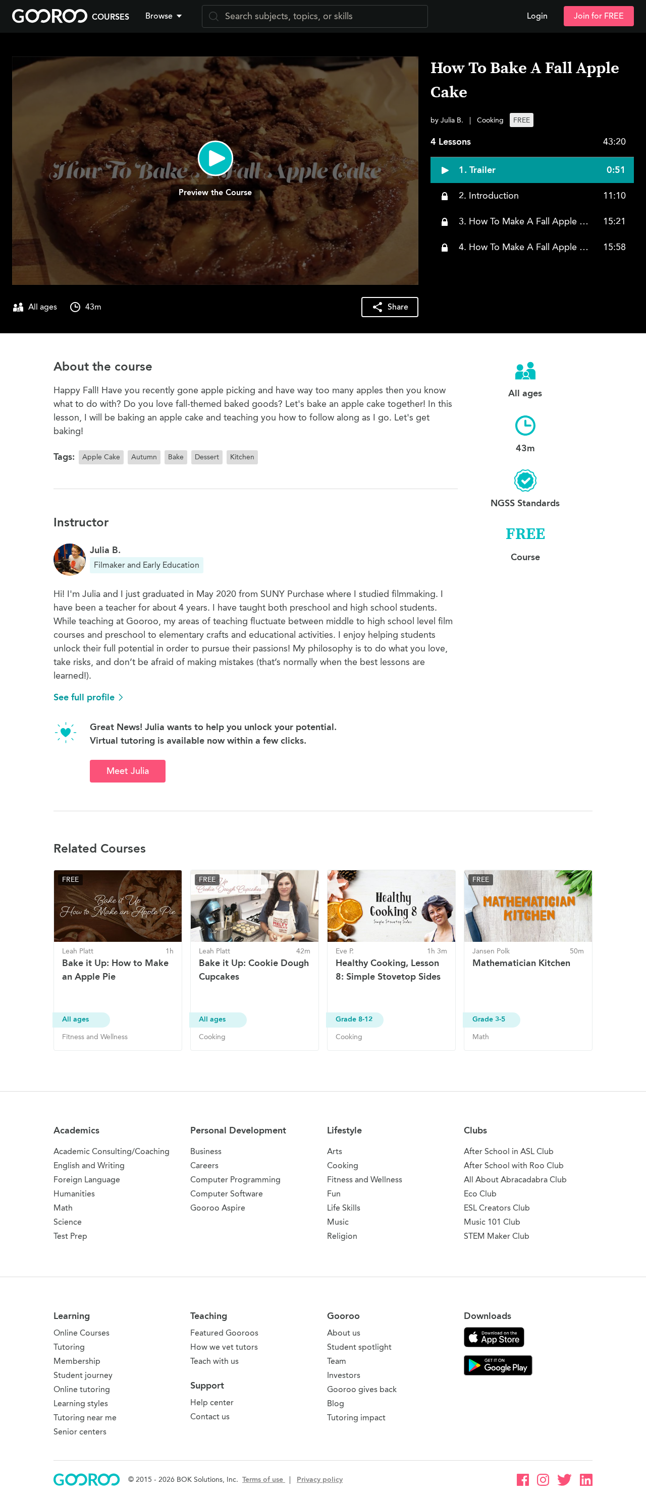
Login (537, 16)
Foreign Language (86, 1179)
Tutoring (69, 1347)
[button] (165, 16)
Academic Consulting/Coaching (111, 1151)
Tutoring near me (85, 1417)
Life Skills (343, 1208)
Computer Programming (235, 1179)
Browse (159, 16)
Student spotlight (359, 1347)
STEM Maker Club (496, 1236)
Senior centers (79, 1431)
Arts (334, 1151)
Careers (204, 1165)
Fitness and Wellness (364, 1179)
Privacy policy (320, 1479)
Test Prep (70, 1236)
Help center (212, 1402)
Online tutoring (81, 1389)
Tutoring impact (356, 1417)
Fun (334, 1193)
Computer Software (226, 1193)
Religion (342, 1236)
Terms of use (263, 1479)
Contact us (210, 1416)
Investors (343, 1375)
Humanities (74, 1193)
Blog (335, 1403)
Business (206, 1151)
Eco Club (480, 1193)
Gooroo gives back (362, 1389)
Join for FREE (599, 16)
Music (338, 1222)
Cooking (342, 1165)
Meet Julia (127, 770)
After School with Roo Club (514, 1165)
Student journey (83, 1375)
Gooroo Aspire (217, 1208)
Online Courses (81, 1333)
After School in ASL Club (509, 1151)
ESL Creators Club (497, 1208)
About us (343, 1333)
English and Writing (89, 1165)
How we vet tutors (224, 1347)
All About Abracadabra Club (515, 1179)
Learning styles (80, 1403)
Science (67, 1222)
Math (63, 1208)
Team (336, 1361)
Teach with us (214, 1361)
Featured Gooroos (224, 1333)
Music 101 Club (492, 1222)
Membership (76, 1361)
